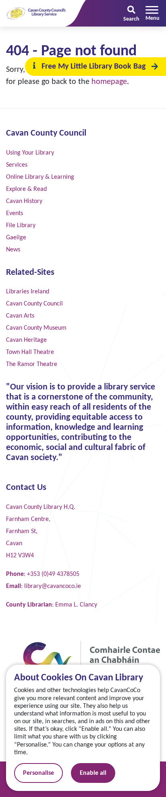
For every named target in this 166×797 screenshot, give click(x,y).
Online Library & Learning (40, 177)
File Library (20, 225)
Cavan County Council (34, 304)
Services (16, 165)
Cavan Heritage (26, 340)
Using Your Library (30, 153)
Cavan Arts (20, 316)
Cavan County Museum (36, 328)
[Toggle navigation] (152, 13)
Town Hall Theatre (30, 352)
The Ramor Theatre (31, 364)
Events (14, 213)
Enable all (93, 773)
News (13, 250)
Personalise (38, 773)
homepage (109, 82)
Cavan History (24, 201)
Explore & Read (26, 189)
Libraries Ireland (27, 292)
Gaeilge (16, 237)
